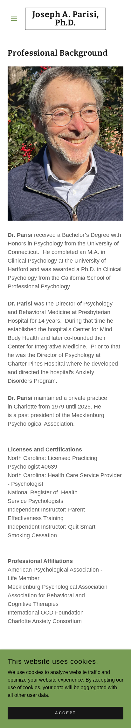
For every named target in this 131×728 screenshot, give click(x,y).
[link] (65, 19)
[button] (16, 18)
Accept (65, 713)
